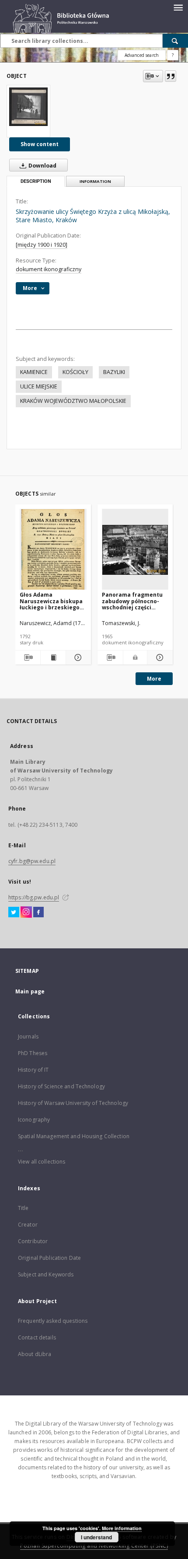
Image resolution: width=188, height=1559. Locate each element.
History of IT (33, 1069)
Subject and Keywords (45, 1274)
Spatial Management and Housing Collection (73, 1136)
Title (23, 1208)
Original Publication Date (49, 1258)
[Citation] (170, 76)
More (154, 678)
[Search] (175, 41)
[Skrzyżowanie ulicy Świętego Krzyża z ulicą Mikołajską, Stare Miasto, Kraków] (28, 106)
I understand (96, 1537)
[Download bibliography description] (27, 657)
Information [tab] (95, 181)
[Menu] (178, 7)
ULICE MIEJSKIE (38, 386)
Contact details (37, 1337)
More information (122, 1528)
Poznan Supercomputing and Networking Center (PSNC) (94, 1545)
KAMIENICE (34, 372)
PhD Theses (32, 1053)
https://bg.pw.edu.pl (33, 897)
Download (41, 165)
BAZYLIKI (114, 372)
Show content (40, 144)
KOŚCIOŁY (75, 372)
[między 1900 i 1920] (41, 244)
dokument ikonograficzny (48, 269)
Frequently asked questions (52, 1321)
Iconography (34, 1119)
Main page (30, 991)
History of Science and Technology (61, 1086)
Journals (28, 1036)
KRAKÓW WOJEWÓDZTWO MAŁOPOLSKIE (73, 401)
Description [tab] (36, 181)
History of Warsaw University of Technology (73, 1103)
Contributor (33, 1241)
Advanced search (142, 55)
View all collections (41, 1161)
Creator (28, 1224)
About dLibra (34, 1354)
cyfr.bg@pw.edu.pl (32, 861)
